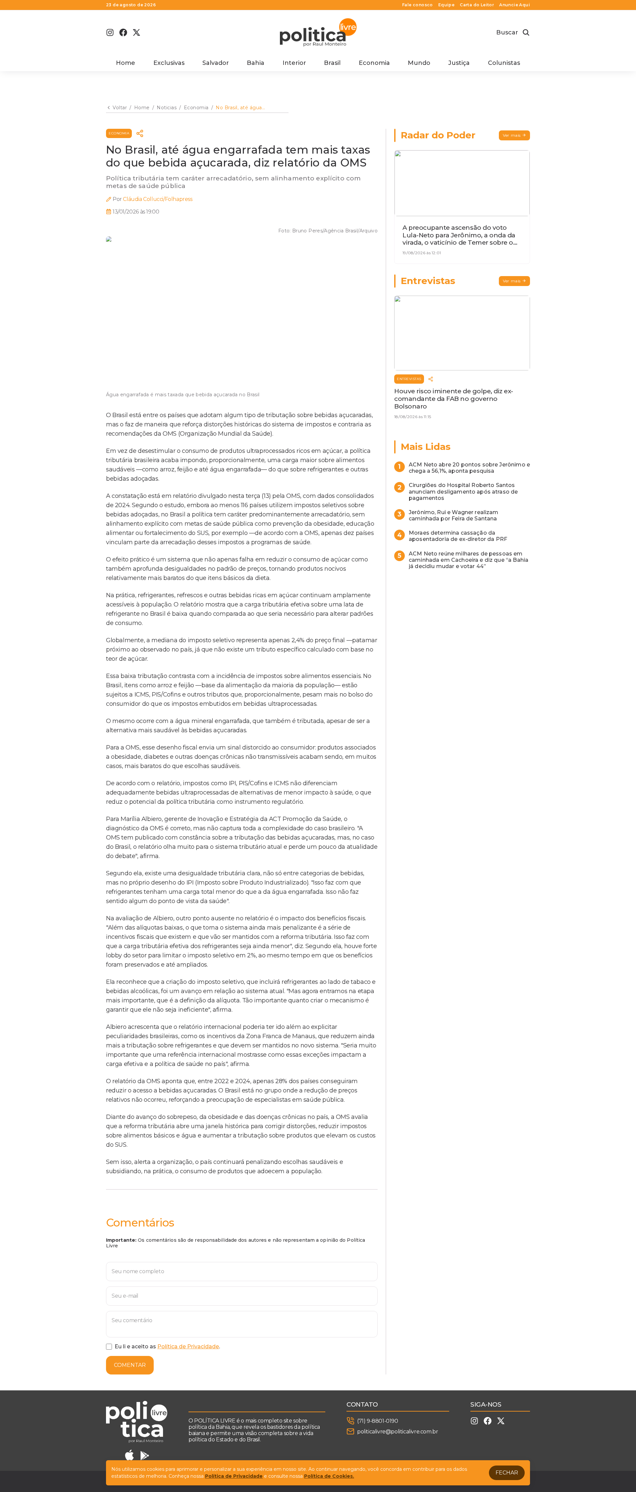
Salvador (215, 63)
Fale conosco (417, 5)
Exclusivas (169, 63)
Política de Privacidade (188, 1346)
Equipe (446, 5)
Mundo (419, 63)
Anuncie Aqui (514, 5)
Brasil (332, 63)
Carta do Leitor (477, 5)
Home (125, 63)
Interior (294, 63)
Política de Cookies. (329, 1476)
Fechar (507, 1472)
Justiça (459, 63)
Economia (374, 63)
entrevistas (409, 379)
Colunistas (504, 63)
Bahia (255, 63)
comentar (130, 1365)
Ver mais (512, 135)
